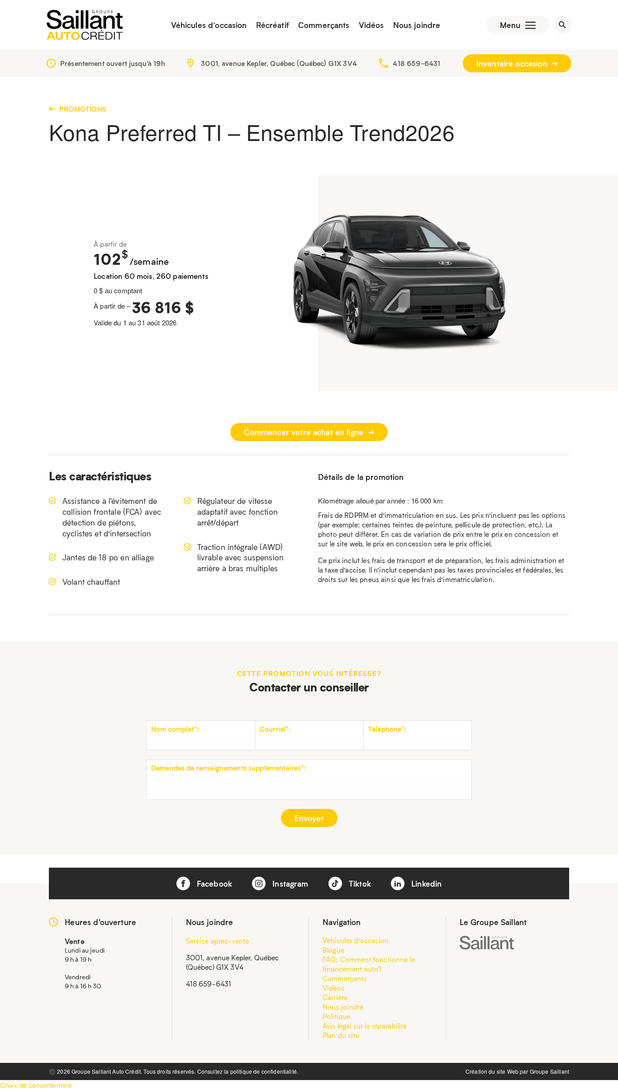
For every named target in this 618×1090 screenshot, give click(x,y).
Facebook (213, 883)
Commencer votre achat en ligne (305, 432)
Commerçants (324, 24)
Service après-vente (217, 940)
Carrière (335, 997)
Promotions (81, 108)
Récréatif (272, 24)
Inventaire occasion (513, 63)
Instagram (289, 883)
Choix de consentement (35, 1085)
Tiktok (359, 883)
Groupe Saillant (549, 1071)
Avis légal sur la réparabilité (365, 1025)
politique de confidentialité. (264, 1071)
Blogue (333, 949)
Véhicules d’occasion (209, 24)
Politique (336, 1016)
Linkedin (425, 883)
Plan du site (341, 1035)
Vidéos (371, 24)
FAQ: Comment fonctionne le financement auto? (369, 964)
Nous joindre (417, 24)
